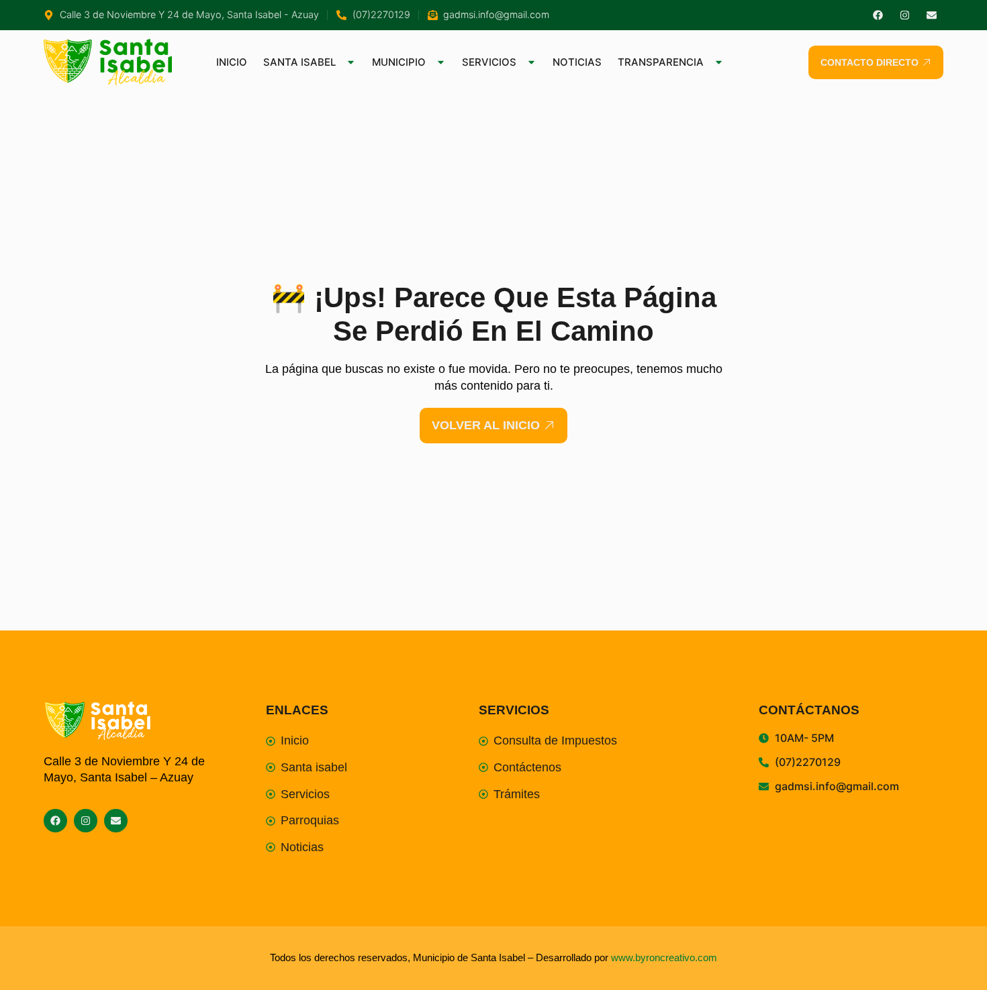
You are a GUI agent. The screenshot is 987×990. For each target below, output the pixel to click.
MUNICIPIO (399, 62)
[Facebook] (878, 15)
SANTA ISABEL (299, 62)
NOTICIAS (577, 62)
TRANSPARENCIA (661, 62)
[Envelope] (931, 15)
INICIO (231, 62)
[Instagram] (904, 15)
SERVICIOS (489, 62)
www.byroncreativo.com (664, 957)
